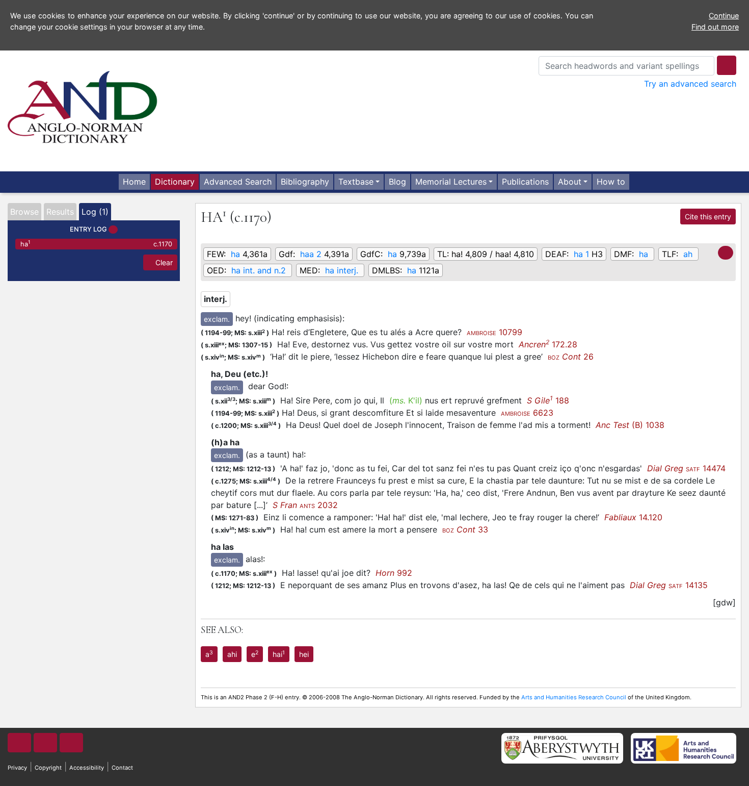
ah (687, 254)
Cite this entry (708, 216)
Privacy (17, 767)
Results (60, 212)
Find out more (715, 26)
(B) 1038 (630, 425)
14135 (669, 585)
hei (304, 654)
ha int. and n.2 (258, 270)
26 (571, 356)
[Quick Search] (726, 65)
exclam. (217, 319)
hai (279, 653)
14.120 (633, 517)
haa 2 (311, 254)
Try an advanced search (690, 84)
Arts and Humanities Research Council (573, 697)
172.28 (548, 344)
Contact (122, 767)
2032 (305, 505)
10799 (494, 332)
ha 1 (581, 254)
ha (96, 243)
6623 (527, 413)
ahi (232, 654)
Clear (163, 262)
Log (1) (95, 212)
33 (465, 529)
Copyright (48, 767)
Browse (24, 212)
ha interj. (341, 270)
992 (394, 573)
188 (548, 400)
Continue (724, 15)
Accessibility (86, 767)
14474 (686, 468)
